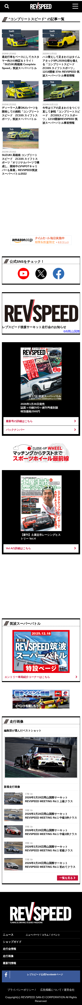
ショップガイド (12, 941)
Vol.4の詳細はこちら (18, 548)
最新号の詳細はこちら (19, 421)
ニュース (8, 934)
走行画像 (8, 956)
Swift (11, 31)
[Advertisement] (41, 206)
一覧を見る (66, 877)
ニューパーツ (32, 935)
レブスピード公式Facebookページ (45, 974)
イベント (55, 935)
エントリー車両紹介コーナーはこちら (27, 676)
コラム (45, 935)
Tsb (11, 35)
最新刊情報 (9, 963)
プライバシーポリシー (20, 989)
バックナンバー (15, 429)
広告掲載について (51, 989)
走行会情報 (9, 948)
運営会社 (69, 989)
